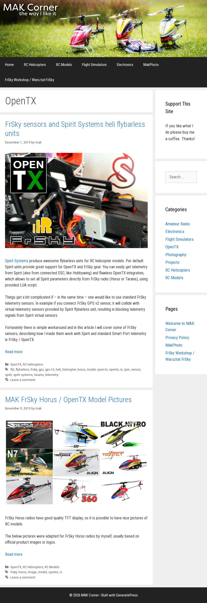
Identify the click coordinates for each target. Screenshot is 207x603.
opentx (114, 369)
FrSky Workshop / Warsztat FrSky (29, 80)
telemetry (52, 375)
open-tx (102, 369)
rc (121, 369)
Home (9, 64)
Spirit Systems (16, 260)
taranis (39, 375)
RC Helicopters (35, 64)
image (32, 572)
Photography (175, 254)
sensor (135, 369)
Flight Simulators (94, 64)
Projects (172, 262)
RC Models (64, 64)
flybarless (22, 369)
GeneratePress (127, 595)
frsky (34, 369)
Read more (13, 351)
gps (41, 369)
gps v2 (49, 369)
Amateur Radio (177, 223)
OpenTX (15, 364)
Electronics (125, 64)
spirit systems (23, 375)
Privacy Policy (177, 337)
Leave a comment (22, 380)
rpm (127, 369)
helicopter (69, 369)
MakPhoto (151, 64)
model (91, 369)
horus (81, 369)
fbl (12, 369)
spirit (8, 375)
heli (58, 369)
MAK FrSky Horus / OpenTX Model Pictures (68, 399)
